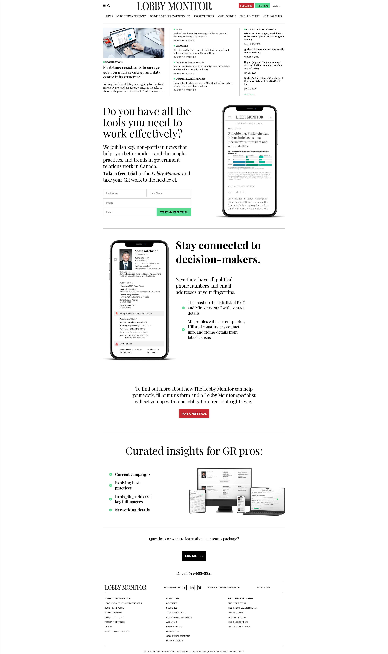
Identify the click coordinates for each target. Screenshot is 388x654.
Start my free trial (174, 212)
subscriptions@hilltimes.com (224, 587)
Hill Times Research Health (243, 608)
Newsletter (172, 631)
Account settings (115, 622)
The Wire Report (237, 603)
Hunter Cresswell (186, 40)
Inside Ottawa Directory (131, 16)
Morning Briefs (272, 16)
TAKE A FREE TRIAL (194, 414)
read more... (250, 94)
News (109, 16)
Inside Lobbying (226, 16)
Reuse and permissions (179, 617)
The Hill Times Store (239, 626)
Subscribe (246, 5)
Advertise (171, 603)
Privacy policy (174, 626)
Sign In (277, 5)
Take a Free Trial (175, 612)
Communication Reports (191, 62)
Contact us (194, 556)
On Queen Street (249, 16)
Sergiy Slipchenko (186, 57)
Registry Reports (204, 16)
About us (171, 622)
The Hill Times (235, 612)
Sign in (108, 626)
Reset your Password (117, 631)
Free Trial (262, 5)
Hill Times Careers (238, 622)
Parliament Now (237, 617)
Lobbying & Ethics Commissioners (169, 16)
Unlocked (182, 46)
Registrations (114, 62)
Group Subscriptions (178, 636)
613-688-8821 (263, 587)
